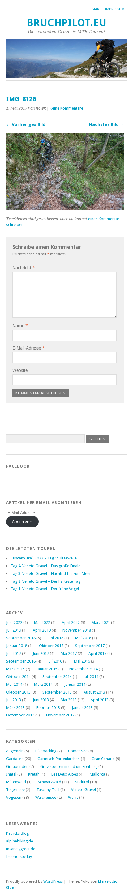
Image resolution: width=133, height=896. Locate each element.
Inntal (11, 774)
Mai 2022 (42, 622)
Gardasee (15, 758)
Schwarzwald (49, 782)
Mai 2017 (69, 653)
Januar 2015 (47, 669)
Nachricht (23, 267)
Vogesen (13, 797)
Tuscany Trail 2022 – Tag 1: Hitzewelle (44, 558)
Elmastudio (108, 881)
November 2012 (60, 715)
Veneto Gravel (83, 789)
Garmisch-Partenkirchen (58, 758)
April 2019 (42, 630)
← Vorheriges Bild (25, 124)
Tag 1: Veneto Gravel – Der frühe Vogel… (47, 588)
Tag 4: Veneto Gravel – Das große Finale (45, 565)
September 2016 (21, 661)
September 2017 (90, 645)
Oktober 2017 (51, 645)
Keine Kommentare (66, 108)
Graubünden (17, 766)
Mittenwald (16, 782)
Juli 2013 (13, 700)
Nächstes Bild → (106, 124)
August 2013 (94, 692)
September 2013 (57, 692)
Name (20, 325)
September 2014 (57, 676)
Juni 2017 (41, 653)
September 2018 (21, 638)
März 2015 (15, 669)
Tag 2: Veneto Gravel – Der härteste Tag (45, 581)
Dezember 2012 (20, 715)
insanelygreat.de (20, 848)
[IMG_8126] (65, 208)
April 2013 (100, 700)
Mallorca (97, 774)
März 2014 (43, 684)
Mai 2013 (69, 700)
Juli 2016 (54, 661)
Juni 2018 (55, 638)
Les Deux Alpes (64, 774)
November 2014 (83, 669)
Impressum (115, 9)
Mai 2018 (83, 638)
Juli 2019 (13, 630)
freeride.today (19, 856)
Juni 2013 (41, 700)
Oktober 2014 (18, 676)
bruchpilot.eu (66, 23)
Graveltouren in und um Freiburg (68, 766)
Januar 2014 (74, 684)
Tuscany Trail (47, 789)
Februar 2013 (48, 707)
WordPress (53, 881)
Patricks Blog (17, 833)
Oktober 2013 (18, 692)
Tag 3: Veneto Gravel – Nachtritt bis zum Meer (51, 573)
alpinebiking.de (19, 841)
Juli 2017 (13, 653)
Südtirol (82, 782)
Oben (11, 887)
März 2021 (101, 622)
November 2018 (76, 630)
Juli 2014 (91, 676)
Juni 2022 (14, 622)
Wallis (73, 797)
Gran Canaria (103, 758)
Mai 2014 (14, 684)
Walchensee (45, 797)
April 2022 (71, 622)
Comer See (78, 751)
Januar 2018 (16, 645)
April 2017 (97, 653)
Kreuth (34, 774)
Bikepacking (45, 751)
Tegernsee (15, 789)
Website (20, 370)
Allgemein (15, 751)
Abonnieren (22, 521)
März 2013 (15, 707)
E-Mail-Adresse (28, 348)
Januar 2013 (82, 707)
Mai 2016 (82, 661)
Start (96, 9)
